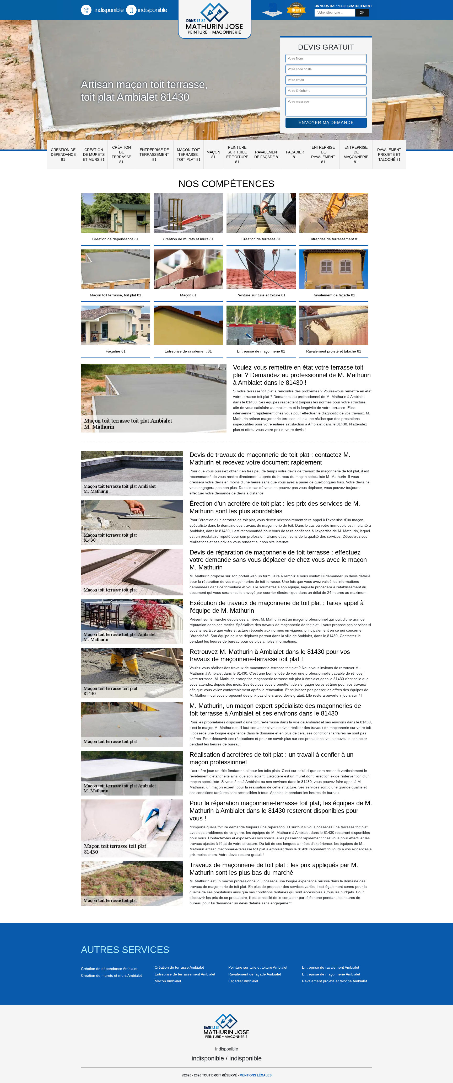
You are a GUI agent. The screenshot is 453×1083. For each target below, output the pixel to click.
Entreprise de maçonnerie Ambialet (331, 974)
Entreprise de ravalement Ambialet (330, 967)
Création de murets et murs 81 (94, 154)
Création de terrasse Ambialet (179, 967)
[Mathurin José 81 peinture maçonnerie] (226, 1025)
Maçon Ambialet (168, 981)
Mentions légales (256, 1075)
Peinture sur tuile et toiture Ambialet (257, 967)
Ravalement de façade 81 (267, 154)
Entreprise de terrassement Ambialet (185, 974)
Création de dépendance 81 (63, 154)
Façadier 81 (295, 154)
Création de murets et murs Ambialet (111, 975)
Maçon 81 (213, 154)
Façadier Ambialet (243, 981)
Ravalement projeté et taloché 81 (389, 154)
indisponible (108, 9)
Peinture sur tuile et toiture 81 (237, 154)
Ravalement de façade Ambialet (254, 974)
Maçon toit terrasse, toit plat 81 (189, 154)
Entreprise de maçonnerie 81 (356, 154)
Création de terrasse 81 (121, 154)
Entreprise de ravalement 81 (323, 154)
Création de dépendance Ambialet (109, 969)
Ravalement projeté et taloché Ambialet (334, 981)
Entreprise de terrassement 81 (154, 154)
